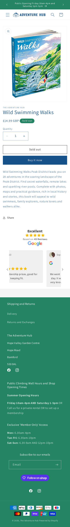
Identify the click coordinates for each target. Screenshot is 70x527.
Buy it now (35, 160)
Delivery (12, 313)
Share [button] (10, 217)
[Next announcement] (63, 5)
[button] (7, 15)
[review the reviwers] (48, 264)
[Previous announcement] (7, 5)
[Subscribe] (57, 464)
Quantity (7, 128)
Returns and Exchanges (21, 322)
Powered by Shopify (48, 520)
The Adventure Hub (29, 520)
